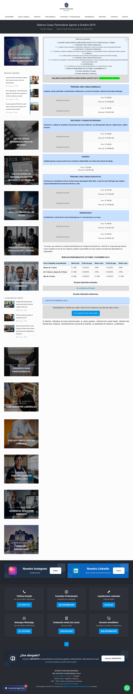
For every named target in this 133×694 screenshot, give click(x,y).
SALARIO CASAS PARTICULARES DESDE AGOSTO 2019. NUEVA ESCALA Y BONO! (86, 43)
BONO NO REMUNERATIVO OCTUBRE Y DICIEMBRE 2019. (87, 69)
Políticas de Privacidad (70, 686)
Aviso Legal (59, 684)
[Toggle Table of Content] (125, 39)
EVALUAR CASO (66, 631)
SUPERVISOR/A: (88, 64)
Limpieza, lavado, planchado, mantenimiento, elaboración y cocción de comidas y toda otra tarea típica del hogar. (90, 47)
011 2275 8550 (24, 631)
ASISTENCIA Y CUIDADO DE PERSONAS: (88, 49)
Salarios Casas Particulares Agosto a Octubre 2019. (75, 29)
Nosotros (67, 684)
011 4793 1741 (24, 605)
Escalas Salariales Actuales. (86, 71)
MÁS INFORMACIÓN (66, 605)
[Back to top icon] (66, 644)
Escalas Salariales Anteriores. (86, 73)
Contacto (75, 684)
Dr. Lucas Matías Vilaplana (63, 676)
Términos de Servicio (84, 686)
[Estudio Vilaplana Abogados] (66, 7)
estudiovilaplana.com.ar (72, 673)
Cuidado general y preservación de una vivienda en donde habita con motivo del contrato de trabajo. (89, 55)
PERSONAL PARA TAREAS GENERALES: (88, 45)
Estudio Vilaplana (46, 29)
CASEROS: (88, 53)
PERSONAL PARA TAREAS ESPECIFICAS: (88, 58)
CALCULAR (109, 605)
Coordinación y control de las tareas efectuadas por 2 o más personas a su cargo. (89, 66)
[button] (15, 688)
